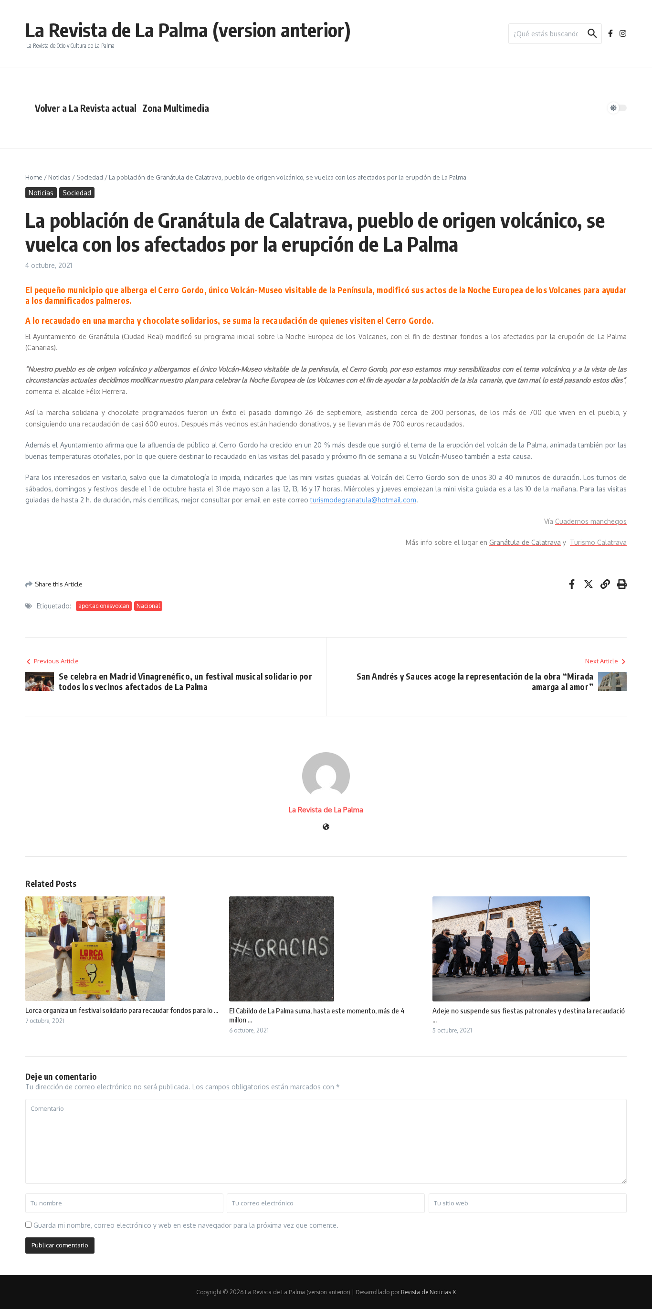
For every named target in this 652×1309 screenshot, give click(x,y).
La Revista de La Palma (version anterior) (188, 30)
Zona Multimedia (175, 108)
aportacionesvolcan (103, 605)
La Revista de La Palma (326, 809)
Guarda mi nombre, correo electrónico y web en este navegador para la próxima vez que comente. (185, 1225)
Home (33, 177)
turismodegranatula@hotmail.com (363, 500)
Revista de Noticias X (428, 1292)
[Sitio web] (326, 827)
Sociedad (89, 177)
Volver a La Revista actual (86, 108)
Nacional (148, 605)
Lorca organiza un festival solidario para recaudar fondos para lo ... (121, 1010)
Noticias (59, 177)
